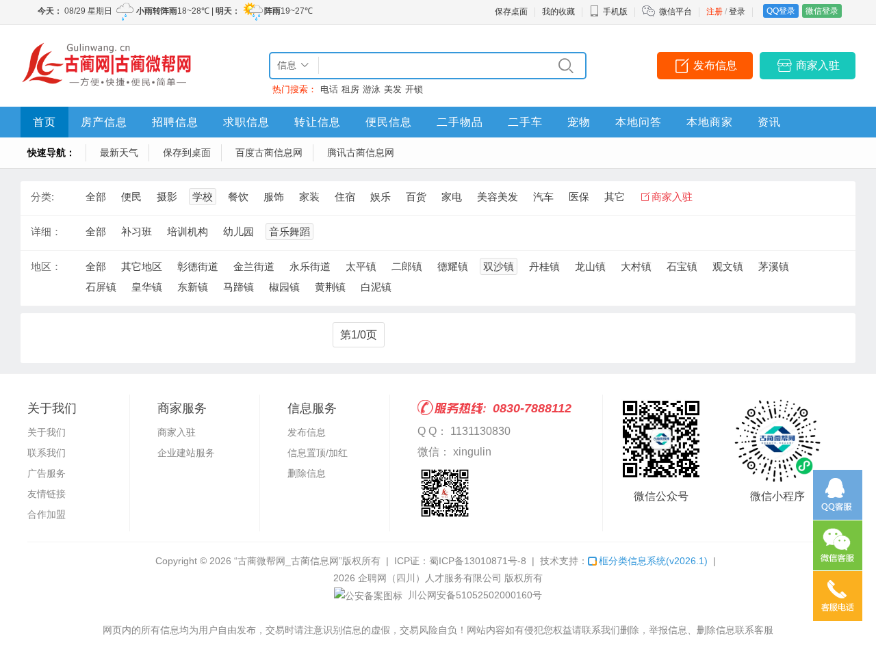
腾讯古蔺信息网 (360, 152)
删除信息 (306, 473)
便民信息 (388, 122)
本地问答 (638, 122)
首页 (44, 122)
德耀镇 (452, 266)
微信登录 (822, 11)
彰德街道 (197, 266)
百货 (416, 196)
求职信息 (246, 122)
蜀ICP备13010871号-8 (477, 560)
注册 (714, 11)
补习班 (136, 231)
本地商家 (709, 122)
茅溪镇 (773, 266)
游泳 (372, 89)
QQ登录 (780, 11)
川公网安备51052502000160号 (473, 595)
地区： (46, 266)
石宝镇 (682, 266)
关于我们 (46, 432)
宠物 (579, 122)
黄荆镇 (330, 287)
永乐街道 (310, 266)
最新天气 (119, 152)
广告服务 (46, 473)
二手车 (525, 122)
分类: (42, 196)
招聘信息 (175, 122)
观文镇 (727, 266)
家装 (309, 196)
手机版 (615, 11)
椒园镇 (284, 287)
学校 (202, 196)
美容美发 (497, 196)
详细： (46, 231)
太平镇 (361, 266)
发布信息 (715, 65)
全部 (96, 196)
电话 (329, 89)
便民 (131, 196)
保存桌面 (511, 11)
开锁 (414, 89)
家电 (451, 196)
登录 (737, 11)
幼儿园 (238, 231)
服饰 (273, 196)
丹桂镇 (544, 266)
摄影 (167, 196)
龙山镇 (590, 266)
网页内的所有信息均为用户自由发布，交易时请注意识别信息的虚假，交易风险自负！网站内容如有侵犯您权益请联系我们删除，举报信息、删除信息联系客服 (438, 629)
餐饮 (238, 196)
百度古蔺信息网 (268, 152)
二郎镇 (406, 266)
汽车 (543, 196)
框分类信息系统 (653, 560)
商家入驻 (818, 65)
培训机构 (187, 231)
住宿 (345, 196)
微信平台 (675, 11)
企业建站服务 (186, 452)
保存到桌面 (187, 152)
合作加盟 (46, 514)
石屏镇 (101, 287)
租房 (350, 89)
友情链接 (46, 493)
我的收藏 (558, 11)
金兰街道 (253, 266)
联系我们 (46, 452)
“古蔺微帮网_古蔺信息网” (288, 560)
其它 (614, 196)
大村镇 (636, 266)
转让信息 (317, 122)
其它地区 (141, 266)
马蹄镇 (238, 287)
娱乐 (380, 196)
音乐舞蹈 (289, 231)
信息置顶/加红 (317, 452)
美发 (393, 89)
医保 (579, 196)
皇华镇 (146, 287)
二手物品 (460, 122)
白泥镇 (376, 287)
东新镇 (192, 287)
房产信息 (104, 122)
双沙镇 (498, 266)
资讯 (769, 122)
